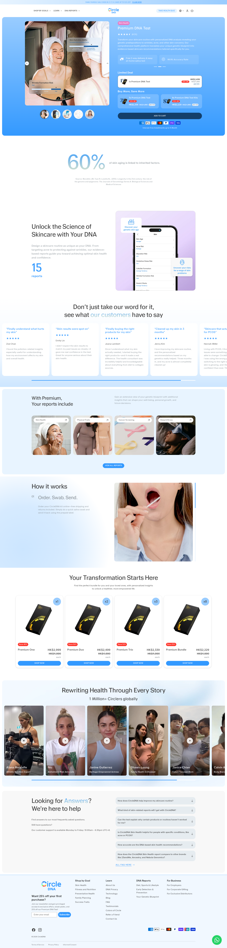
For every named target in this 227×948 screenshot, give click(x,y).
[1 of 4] (155, 66)
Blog (108, 898)
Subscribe (64, 914)
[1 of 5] (44, 114)
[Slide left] (27, 63)
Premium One (26, 649)
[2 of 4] (159, 66)
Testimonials (112, 906)
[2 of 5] (55, 114)
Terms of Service (38, 945)
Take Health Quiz (166, 11)
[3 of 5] (67, 114)
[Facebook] (34, 930)
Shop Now (39, 663)
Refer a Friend (113, 915)
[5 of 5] (89, 114)
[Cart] (192, 10)
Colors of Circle (113, 910)
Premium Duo (75, 649)
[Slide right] (107, 63)
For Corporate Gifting (177, 889)
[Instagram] (40, 930)
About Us (110, 885)
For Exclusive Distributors (179, 894)
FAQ (108, 902)
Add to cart (160, 116)
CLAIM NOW (137, 2)
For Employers (174, 885)
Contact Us (111, 919)
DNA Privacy (112, 889)
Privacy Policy (53, 945)
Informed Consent (69, 945)
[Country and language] (181, 10)
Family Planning (83, 898)
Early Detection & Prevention (145, 891)
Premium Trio (125, 649)
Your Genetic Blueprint (147, 897)
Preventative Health (85, 894)
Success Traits (82, 902)
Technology (112, 894)
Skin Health (80, 885)
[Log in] (187, 10)
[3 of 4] (164, 66)
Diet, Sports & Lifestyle (147, 885)
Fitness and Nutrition (85, 889)
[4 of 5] (78, 114)
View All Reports (113, 465)
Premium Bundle (176, 649)
